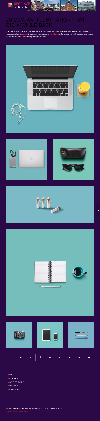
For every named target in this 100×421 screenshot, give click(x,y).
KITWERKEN (14, 389)
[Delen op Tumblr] (60, 357)
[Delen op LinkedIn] (50, 357)
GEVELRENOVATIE (16, 382)
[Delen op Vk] (69, 357)
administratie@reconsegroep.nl (17, 411)
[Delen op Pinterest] (40, 357)
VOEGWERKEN (15, 386)
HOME (11, 374)
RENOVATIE (13, 378)
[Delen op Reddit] (79, 357)
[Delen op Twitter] (21, 357)
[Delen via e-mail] (89, 357)
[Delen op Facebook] (11, 357)
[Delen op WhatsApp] (30, 357)
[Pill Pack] (98, 210)
